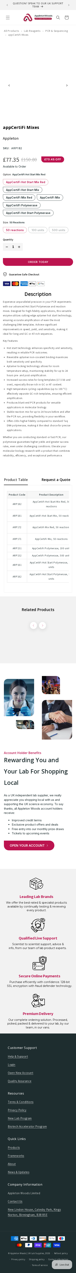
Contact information (58, 1259)
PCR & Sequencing (56, 31)
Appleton (11, 138)
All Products (11, 31)
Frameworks (16, 1156)
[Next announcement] (69, 5)
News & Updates (18, 1172)
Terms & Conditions (21, 1102)
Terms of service (40, 1265)
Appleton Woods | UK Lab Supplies (27, 1253)
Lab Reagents (32, 31)
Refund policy (61, 1253)
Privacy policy (18, 1259)
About (12, 1164)
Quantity (8, 239)
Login (11, 1064)
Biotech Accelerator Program (27, 1126)
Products (14, 1147)
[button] (8, 17)
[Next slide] (67, 85)
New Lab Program (20, 1118)
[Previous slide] (9, 85)
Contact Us (15, 1201)
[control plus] (20, 247)
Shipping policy (37, 1259)
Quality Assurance (19, 1081)
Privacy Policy (17, 1110)
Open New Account (20, 1073)
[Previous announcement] (7, 5)
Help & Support (18, 1056)
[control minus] (6, 247)
